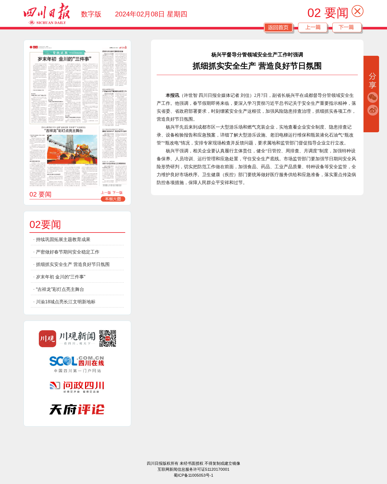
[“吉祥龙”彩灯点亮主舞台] (63, 157)
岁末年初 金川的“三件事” (60, 276)
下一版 (117, 193)
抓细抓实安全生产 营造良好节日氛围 (73, 264)
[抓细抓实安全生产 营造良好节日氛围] (114, 144)
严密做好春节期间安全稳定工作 (67, 252)
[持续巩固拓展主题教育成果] (114, 66)
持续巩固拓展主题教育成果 (63, 239)
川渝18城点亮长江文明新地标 (65, 301)
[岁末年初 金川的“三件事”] (64, 88)
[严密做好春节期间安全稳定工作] (114, 106)
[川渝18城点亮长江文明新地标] (114, 173)
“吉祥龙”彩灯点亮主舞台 (60, 289)
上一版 (106, 193)
